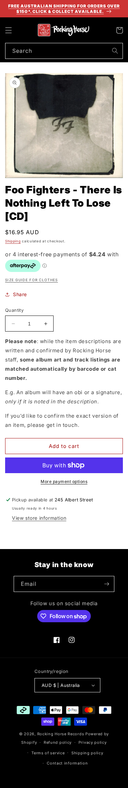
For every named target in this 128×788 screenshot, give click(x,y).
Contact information (67, 763)
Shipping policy (87, 753)
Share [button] (20, 294)
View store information (39, 518)
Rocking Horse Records (60, 733)
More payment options (64, 481)
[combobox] (64, 51)
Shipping (13, 241)
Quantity (14, 310)
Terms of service (48, 753)
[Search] (115, 50)
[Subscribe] (106, 584)
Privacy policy (93, 742)
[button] (8, 30)
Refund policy (58, 742)
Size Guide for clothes (31, 280)
